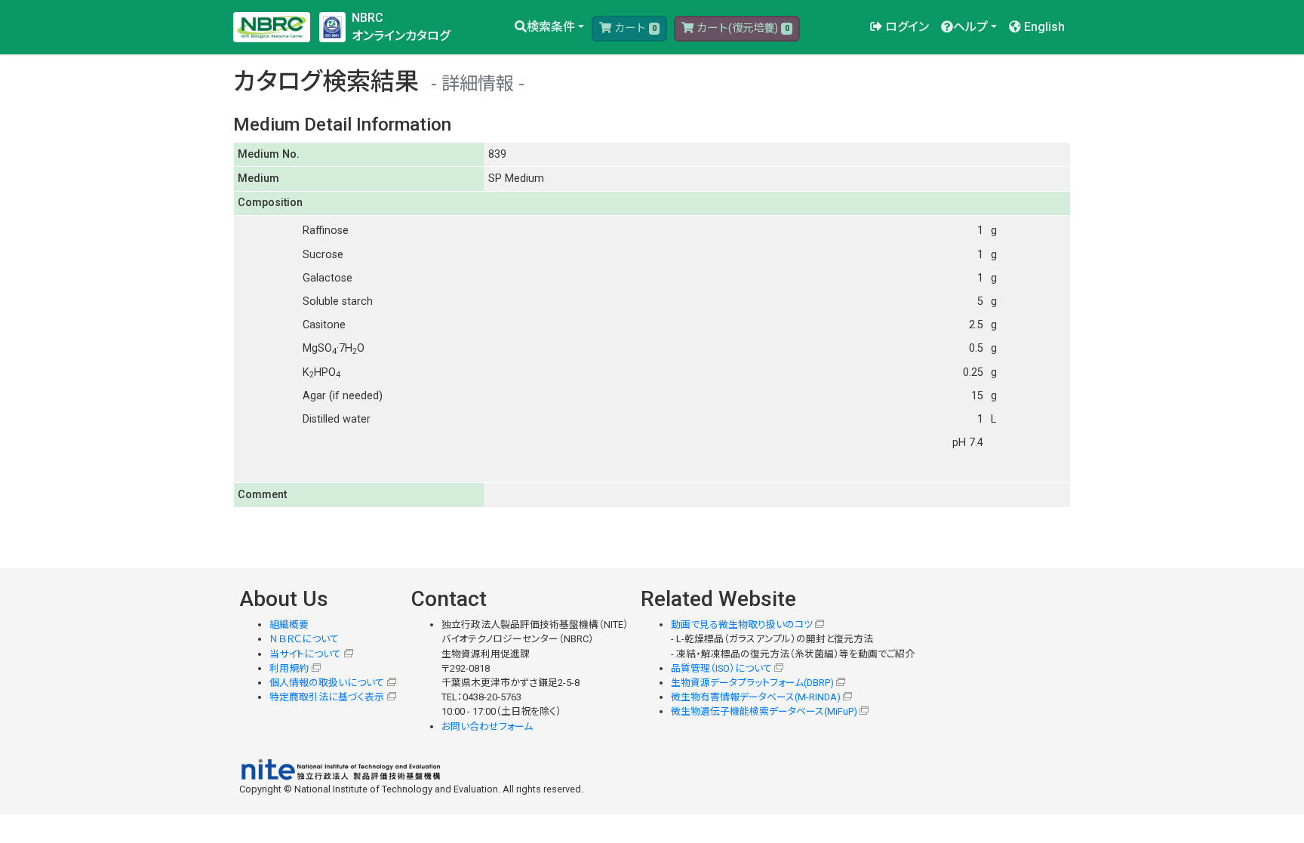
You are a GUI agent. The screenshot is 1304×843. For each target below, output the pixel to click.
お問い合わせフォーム (487, 726)
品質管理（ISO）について (721, 668)
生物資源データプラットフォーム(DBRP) (752, 682)
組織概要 (289, 624)
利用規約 (289, 668)
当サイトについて (305, 654)
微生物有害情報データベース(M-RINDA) (756, 697)
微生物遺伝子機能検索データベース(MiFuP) (764, 711)
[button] (549, 27)
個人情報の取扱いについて (326, 682)
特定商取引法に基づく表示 (326, 697)
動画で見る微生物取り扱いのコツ (742, 624)
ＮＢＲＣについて (304, 639)
